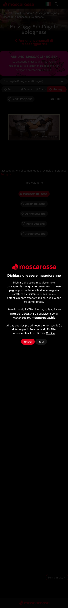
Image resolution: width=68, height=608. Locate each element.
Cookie (50, 333)
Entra (28, 342)
